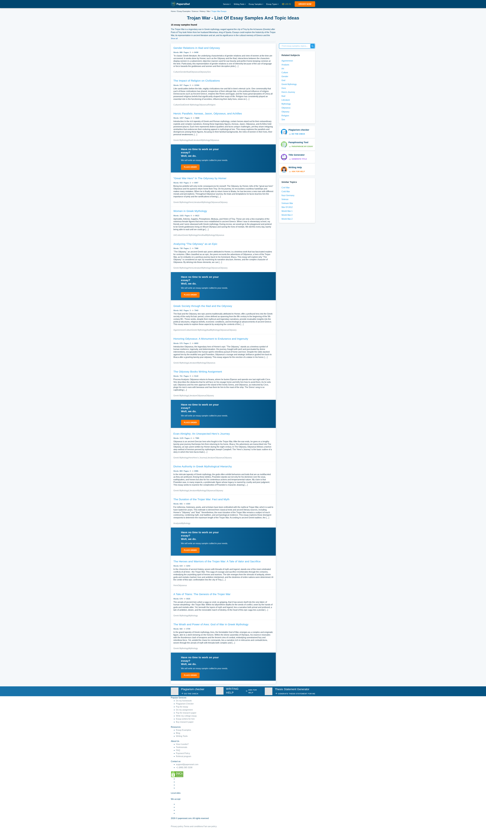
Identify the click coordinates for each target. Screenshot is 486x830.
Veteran (284, 199)
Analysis (177, 523)
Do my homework (184, 701)
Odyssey (203, 72)
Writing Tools (239, 4)
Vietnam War (287, 203)
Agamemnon (179, 330)
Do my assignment (184, 710)
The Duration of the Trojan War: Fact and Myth (201, 499)
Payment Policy (183, 753)
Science (195, 11)
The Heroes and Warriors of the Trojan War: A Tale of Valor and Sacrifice (217, 561)
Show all (174, 38)
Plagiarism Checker (185, 704)
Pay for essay (182, 707)
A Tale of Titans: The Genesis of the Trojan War (201, 594)
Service (226, 4)
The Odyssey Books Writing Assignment (197, 371)
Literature (196, 140)
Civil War (285, 188)
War (208, 11)
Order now (304, 4)
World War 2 (286, 215)
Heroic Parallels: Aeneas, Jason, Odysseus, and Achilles (207, 113)
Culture (176, 72)
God (182, 105)
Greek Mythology (191, 105)
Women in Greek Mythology (190, 211)
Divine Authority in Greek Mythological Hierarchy (202, 466)
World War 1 (286, 211)
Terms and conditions (193, 826)
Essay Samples (255, 4)
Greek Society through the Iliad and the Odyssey (202, 305)
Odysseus (194, 72)
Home (173, 11)
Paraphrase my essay (302, 146)
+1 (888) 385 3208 (184, 767)
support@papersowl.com (187, 764)
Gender (183, 72)
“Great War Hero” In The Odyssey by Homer (199, 178)
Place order (190, 167)
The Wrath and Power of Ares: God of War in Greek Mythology (210, 624)
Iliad (188, 72)
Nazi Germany (287, 195)
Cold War (285, 191)
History (202, 11)
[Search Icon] (312, 46)
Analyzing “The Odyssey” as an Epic (195, 243)
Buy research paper (185, 722)
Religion (212, 105)
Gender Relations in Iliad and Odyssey (196, 47)
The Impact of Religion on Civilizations (196, 80)
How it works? (182, 744)
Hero (191, 202)
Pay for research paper (186, 713)
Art (174, 235)
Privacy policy (177, 826)
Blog (178, 733)
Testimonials (181, 747)
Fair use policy (210, 826)
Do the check (298, 134)
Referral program (183, 756)
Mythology (205, 140)
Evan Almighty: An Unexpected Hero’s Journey (201, 433)
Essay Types (271, 4)
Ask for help (298, 171)
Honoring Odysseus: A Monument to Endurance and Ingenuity (210, 338)
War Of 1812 (287, 207)
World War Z (287, 219)
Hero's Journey (200, 458)
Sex (209, 72)
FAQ (178, 750)
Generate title (299, 159)
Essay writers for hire (185, 719)
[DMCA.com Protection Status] (177, 774)
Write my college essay (186, 716)
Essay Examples (183, 11)
